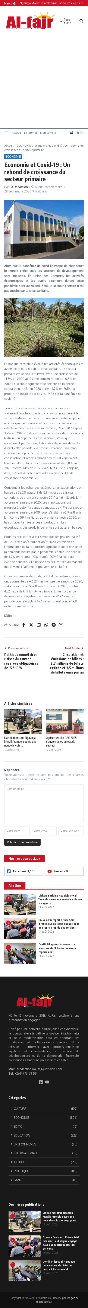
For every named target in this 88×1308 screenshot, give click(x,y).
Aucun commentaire (49, 187)
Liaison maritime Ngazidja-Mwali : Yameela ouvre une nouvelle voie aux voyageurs (60, 899)
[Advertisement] (44, 82)
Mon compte (48, 132)
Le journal (30, 132)
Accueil (16, 132)
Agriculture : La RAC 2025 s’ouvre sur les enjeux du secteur (61, 741)
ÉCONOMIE (24, 145)
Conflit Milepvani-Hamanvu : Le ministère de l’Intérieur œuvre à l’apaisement (57, 948)
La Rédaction (19, 187)
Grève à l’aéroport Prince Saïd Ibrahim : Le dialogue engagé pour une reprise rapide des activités (58, 923)
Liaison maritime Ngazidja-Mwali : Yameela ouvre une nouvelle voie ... (20, 741)
